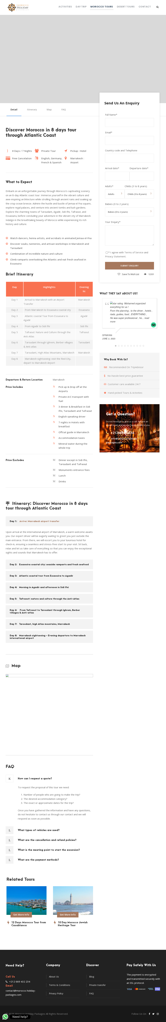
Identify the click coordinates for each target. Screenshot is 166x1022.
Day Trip (81, 6)
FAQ (63, 109)
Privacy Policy (56, 993)
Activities (65, 6)
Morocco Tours (101, 6)
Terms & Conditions (59, 985)
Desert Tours (126, 6)
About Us (54, 976)
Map (49, 109)
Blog (91, 976)
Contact (145, 6)
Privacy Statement (115, 256)
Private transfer (97, 985)
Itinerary (32, 109)
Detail (14, 109)
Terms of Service (133, 252)
